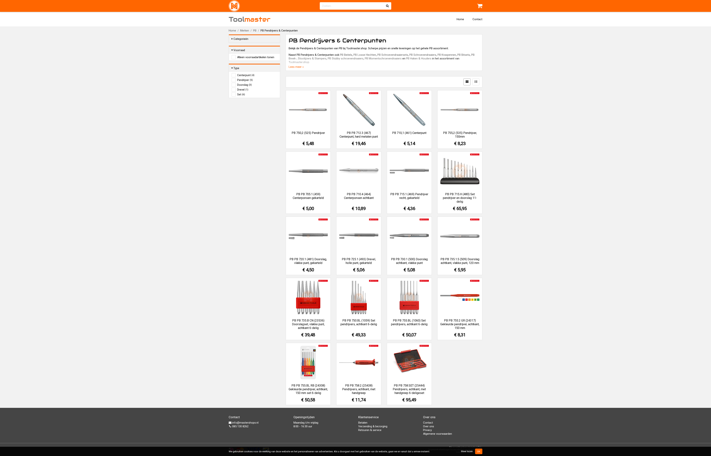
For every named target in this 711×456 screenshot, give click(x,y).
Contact (477, 19)
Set (241, 94)
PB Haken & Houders (418, 58)
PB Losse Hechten (364, 54)
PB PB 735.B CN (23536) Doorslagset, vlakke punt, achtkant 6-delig (308, 324)
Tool (250, 19)
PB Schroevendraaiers (422, 54)
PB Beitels (346, 54)
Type (236, 68)
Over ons (428, 426)
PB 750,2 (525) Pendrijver (308, 133)
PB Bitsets (463, 54)
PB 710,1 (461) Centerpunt (409, 133)
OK (478, 451)
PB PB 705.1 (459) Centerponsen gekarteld (308, 196)
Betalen (362, 422)
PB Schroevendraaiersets (392, 54)
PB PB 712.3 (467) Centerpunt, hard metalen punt (359, 134)
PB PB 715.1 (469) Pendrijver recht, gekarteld (409, 196)
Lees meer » (296, 67)
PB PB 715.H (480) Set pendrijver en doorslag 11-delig (460, 197)
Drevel (242, 89)
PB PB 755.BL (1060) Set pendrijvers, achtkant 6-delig (409, 322)
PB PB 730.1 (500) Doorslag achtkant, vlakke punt (409, 261)
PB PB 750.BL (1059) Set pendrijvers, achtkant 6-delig (359, 322)
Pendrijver (245, 80)
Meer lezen (467, 451)
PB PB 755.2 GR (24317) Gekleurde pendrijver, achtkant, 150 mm (459, 324)
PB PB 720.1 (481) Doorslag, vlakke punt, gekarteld (308, 261)
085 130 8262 (239, 426)
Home (460, 19)
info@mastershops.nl (244, 422)
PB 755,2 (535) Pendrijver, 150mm (460, 134)
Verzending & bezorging (372, 426)
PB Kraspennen (447, 54)
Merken (244, 30)
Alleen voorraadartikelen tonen (255, 57)
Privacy (427, 430)
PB (254, 30)
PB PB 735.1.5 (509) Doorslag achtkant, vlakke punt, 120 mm (459, 261)
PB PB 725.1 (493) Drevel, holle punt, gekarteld (359, 261)
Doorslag (244, 84)
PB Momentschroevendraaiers (383, 58)
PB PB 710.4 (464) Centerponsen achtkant (359, 196)
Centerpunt (245, 75)
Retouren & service (369, 430)
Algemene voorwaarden (437, 433)
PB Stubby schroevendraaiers (345, 58)
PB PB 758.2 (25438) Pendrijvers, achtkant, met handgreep (358, 389)
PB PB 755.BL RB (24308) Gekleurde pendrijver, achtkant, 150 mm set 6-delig (308, 389)
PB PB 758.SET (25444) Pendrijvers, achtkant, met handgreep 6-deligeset (409, 389)
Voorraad (239, 50)
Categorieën (240, 39)
